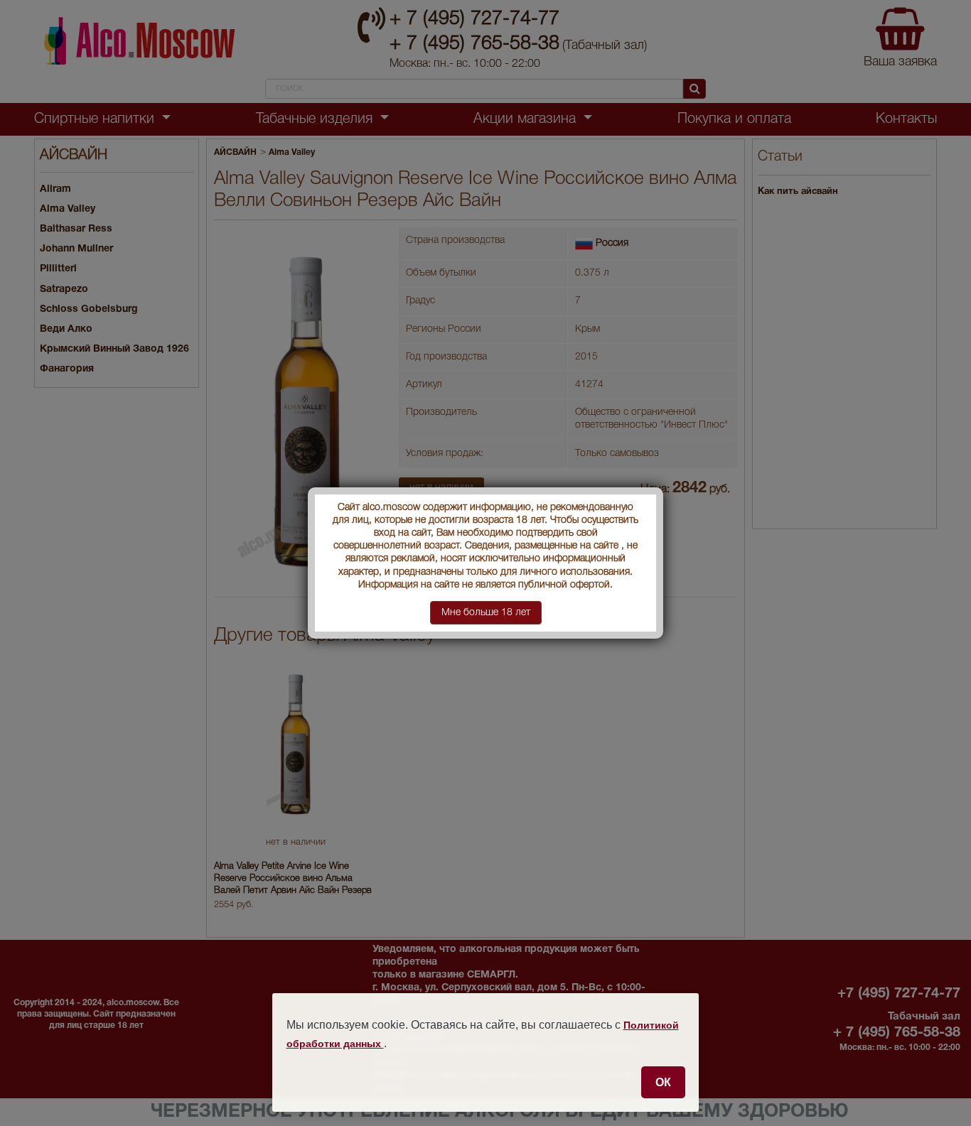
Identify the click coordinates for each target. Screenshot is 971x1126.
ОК (663, 1082)
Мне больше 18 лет (485, 612)
